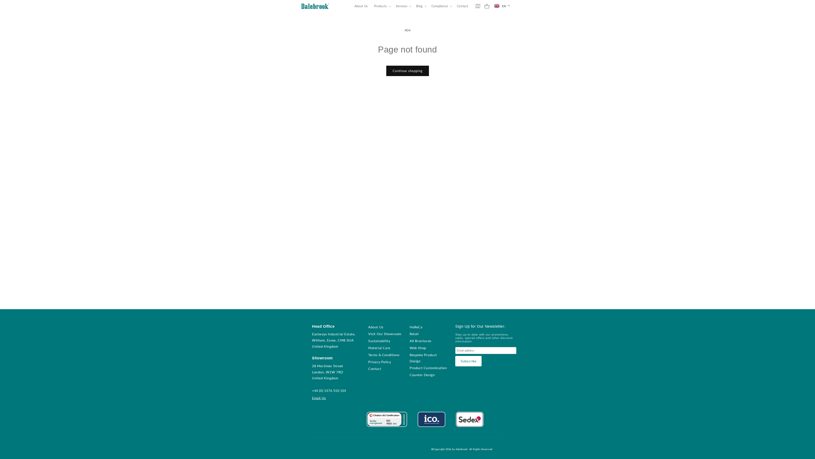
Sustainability (379, 341)
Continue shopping (408, 71)
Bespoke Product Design (423, 358)
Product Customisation (428, 368)
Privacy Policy (379, 362)
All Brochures (420, 341)
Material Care (379, 348)
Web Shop (418, 348)
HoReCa (416, 327)
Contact (374, 369)
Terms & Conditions (384, 355)
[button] (382, 6)
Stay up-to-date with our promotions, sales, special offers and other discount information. (484, 338)
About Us (376, 327)
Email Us (319, 398)
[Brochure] (478, 6)
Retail (414, 334)
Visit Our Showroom (384, 334)
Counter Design (422, 375)
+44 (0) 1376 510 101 (329, 390)
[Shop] (487, 6)
